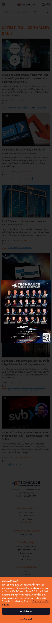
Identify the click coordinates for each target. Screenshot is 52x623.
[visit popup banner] (26, 311)
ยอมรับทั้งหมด (26, 611)
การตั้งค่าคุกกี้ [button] (26, 619)
